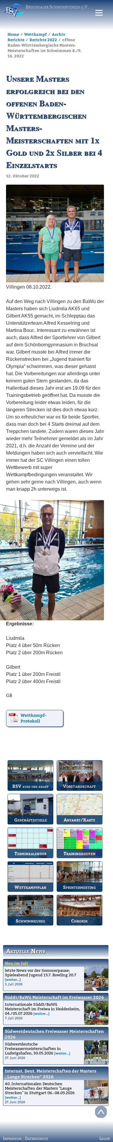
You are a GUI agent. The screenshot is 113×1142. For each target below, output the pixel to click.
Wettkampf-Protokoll (33, 718)
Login (104, 1138)
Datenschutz (36, 1138)
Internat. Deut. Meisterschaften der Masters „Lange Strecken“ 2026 (50, 1073)
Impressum (12, 1138)
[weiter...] (13, 979)
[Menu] (99, 13)
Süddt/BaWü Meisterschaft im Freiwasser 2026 (54, 997)
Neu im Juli (16, 963)
